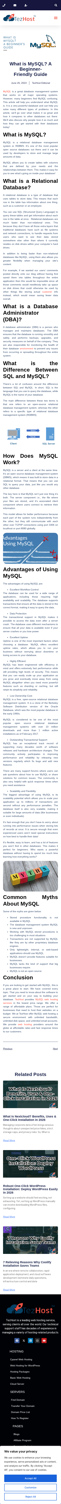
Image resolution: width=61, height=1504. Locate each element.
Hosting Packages (19, 1371)
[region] (30, 1475)
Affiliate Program (22, 1440)
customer (47, 291)
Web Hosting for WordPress (25, 1365)
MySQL (7, 91)
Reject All (30, 1496)
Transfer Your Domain (23, 1406)
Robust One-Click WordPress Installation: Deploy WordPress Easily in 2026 (30, 1189)
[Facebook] (16, 1340)
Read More (9, 1140)
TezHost (19, 999)
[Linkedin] (30, 1340)
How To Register (20, 1418)
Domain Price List (20, 1412)
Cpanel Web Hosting (21, 1359)
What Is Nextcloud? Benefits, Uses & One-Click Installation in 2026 (29, 1118)
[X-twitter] (23, 1340)
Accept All (30, 1478)
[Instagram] (37, 1340)
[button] (55, 5)
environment (26, 348)
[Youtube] (44, 1340)
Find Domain (18, 1399)
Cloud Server (17, 1384)
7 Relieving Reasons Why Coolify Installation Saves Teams (27, 1264)
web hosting (25, 1024)
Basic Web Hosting (20, 1377)
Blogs (16, 1434)
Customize (30, 1487)
